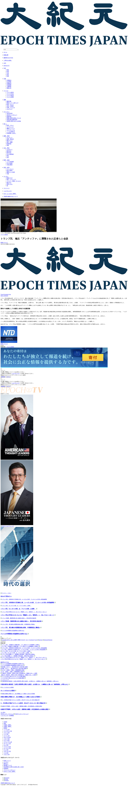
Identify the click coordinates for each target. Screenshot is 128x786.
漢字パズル (9, 184)
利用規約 (6, 768)
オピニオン (6, 111)
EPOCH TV (6, 65)
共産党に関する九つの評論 (14, 121)
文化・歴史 (6, 148)
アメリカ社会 (10, 94)
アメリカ (6, 90)
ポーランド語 (7, 743)
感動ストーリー (11, 128)
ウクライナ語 (7, 746)
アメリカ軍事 (10, 97)
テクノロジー (10, 169)
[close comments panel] (1, 369)
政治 (8, 69)
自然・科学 (6, 167)
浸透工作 (9, 88)
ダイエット (9, 137)
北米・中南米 (10, 106)
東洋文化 (9, 151)
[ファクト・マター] (6, 593)
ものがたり (9, 149)
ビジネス (6, 762)
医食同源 (9, 143)
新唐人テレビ (4, 242)
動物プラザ (9, 178)
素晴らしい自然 (11, 172)
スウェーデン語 (8, 742)
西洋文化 (9, 152)
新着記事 (6, 55)
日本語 (5, 721)
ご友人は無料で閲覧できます (17, 639)
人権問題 (9, 86)
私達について (7, 760)
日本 (5, 68)
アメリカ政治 (10, 92)
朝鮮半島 (9, 101)
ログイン (8, 376)
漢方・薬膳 (9, 142)
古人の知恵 (9, 163)
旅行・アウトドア (11, 179)
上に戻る (3, 712)
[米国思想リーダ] (17, 459)
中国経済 (9, 83)
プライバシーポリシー (9, 770)
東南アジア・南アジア (12, 102)
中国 (5, 78)
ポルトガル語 (7, 737)
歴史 (8, 155)
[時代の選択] (17, 591)
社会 (8, 72)
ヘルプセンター (8, 191)
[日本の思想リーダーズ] (17, 524)
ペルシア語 (6, 754)
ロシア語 (6, 745)
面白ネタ (9, 182)
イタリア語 (6, 739)
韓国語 (5, 728)
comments (5, 295)
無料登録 (3, 376)
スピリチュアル (11, 130)
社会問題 (9, 81)
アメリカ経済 (10, 95)
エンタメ (6, 176)
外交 (8, 74)
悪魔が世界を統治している (14, 118)
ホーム (5, 52)
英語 (5, 723)
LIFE (5, 63)
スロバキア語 (7, 751)
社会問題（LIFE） (11, 133)
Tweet (35, 639)
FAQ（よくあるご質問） (10, 193)
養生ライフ (9, 140)
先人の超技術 (10, 154)
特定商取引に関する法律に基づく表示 (14, 766)
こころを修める (11, 131)
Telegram (50, 639)
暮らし (5, 123)
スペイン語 (6, 735)
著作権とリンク (8, 765)
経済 (8, 71)
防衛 (8, 76)
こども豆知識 (10, 161)
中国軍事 (9, 85)
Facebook (31, 639)
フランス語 (6, 732)
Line (41, 639)
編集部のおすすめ (8, 57)
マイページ (6, 188)
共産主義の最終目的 (12, 119)
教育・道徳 (6, 160)
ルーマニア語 (7, 748)
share (2, 295)
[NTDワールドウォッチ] (7, 526)
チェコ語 (6, 749)
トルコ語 (6, 753)
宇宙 (8, 173)
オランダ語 (6, 740)
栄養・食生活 (10, 139)
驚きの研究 (9, 170)
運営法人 (6, 763)
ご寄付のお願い (8, 60)
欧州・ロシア (10, 104)
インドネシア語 (8, 731)
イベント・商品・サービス (14, 181)
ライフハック (10, 127)
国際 (5, 99)
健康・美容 (6, 136)
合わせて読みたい (6, 596)
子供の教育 (9, 164)
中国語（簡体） (8, 725)
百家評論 (9, 116)
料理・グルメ (10, 125)
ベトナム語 (6, 729)
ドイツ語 (6, 734)
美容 (8, 145)
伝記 (8, 157)
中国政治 (9, 80)
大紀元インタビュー (12, 115)
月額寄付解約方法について (11, 196)
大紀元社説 (9, 113)
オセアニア (9, 109)
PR (7, 185)
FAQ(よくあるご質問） (10, 771)
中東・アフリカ (11, 107)
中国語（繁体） (8, 726)
